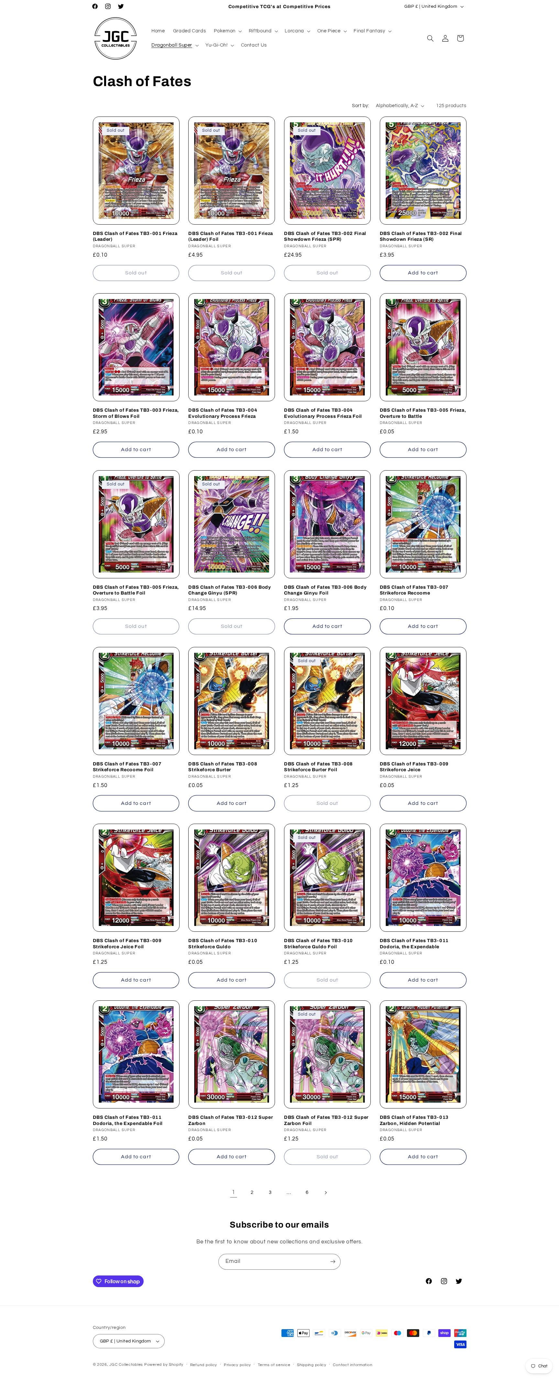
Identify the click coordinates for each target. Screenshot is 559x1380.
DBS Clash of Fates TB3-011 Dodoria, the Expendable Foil (128, 1120)
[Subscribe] (332, 1262)
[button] (227, 31)
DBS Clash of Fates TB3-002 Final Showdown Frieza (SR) (421, 236)
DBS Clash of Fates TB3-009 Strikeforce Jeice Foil (127, 943)
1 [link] (233, 1192)
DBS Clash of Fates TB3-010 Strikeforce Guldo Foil (318, 943)
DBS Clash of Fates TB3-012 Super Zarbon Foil (326, 1120)
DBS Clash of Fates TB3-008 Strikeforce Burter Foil (318, 766)
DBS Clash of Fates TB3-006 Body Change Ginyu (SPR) (229, 589)
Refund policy (203, 1365)
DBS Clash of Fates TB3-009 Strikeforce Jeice (414, 766)
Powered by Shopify (163, 1364)
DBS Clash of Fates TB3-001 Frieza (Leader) (135, 236)
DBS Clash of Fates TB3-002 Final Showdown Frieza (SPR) (325, 236)
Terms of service (274, 1365)
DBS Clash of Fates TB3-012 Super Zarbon (230, 1120)
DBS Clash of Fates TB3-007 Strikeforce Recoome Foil (127, 766)
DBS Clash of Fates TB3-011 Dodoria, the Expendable (414, 943)
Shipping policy (311, 1365)
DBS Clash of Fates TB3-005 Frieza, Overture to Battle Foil (136, 589)
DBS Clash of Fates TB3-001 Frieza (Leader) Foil (230, 236)
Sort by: (360, 105)
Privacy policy (237, 1365)
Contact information (352, 1365)
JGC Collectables (126, 1364)
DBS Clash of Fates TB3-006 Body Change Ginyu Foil (325, 589)
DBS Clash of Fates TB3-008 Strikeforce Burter (222, 766)
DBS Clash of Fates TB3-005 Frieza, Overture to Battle (423, 412)
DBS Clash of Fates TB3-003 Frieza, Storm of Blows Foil (136, 412)
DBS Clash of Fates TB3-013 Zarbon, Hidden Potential (414, 1120)
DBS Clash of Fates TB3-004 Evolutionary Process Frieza (222, 412)
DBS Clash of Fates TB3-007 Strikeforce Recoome (414, 589)
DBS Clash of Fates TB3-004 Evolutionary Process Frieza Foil (323, 412)
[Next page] (325, 1192)
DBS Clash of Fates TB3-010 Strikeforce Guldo (222, 943)
